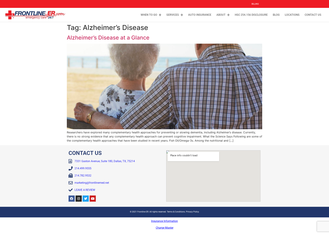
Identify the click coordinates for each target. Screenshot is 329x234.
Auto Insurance (199, 14)
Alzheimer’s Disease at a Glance (108, 37)
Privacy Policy (192, 212)
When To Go (149, 14)
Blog (276, 14)
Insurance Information (164, 221)
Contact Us (313, 14)
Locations (292, 14)
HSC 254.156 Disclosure (251, 14)
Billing (255, 4)
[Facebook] (72, 198)
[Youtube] (93, 198)
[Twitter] (86, 198)
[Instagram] (79, 198)
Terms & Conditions (176, 212)
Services (172, 14)
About (221, 14)
